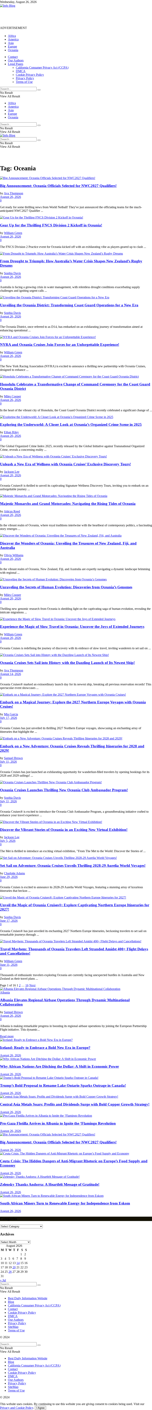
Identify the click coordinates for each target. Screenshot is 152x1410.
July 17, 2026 (8, 717)
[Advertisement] (72, 16)
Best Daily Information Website (27, 1298)
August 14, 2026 (10, 674)
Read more (7, 1036)
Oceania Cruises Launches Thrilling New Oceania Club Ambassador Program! (64, 790)
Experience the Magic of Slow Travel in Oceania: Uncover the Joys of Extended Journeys (72, 626)
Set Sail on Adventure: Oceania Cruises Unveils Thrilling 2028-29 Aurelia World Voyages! (72, 865)
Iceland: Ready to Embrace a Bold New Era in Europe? (45, 1048)
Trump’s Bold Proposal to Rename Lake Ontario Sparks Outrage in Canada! (63, 1085)
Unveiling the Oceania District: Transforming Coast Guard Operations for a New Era (69, 305)
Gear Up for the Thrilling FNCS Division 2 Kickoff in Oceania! (51, 225)
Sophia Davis (12, 273)
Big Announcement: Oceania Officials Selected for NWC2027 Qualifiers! (58, 186)
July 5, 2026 (7, 840)
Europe (12, 46)
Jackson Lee (11, 471)
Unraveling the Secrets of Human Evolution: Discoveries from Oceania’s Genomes (66, 587)
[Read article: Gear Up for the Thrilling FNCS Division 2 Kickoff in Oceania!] (76, 217)
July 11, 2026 (8, 761)
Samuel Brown (13, 758)
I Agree (40, 1407)
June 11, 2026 (8, 964)
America (13, 39)
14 (18, 1263)
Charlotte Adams (14, 873)
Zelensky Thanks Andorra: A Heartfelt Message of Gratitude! (49, 1184)
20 (14, 1267)
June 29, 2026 (9, 877)
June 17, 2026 (9, 920)
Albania (5, 992)
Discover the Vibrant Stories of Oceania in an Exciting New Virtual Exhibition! (63, 830)
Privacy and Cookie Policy (16, 1407)
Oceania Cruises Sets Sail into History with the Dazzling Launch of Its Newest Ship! (67, 663)
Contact (13, 57)
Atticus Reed (12, 511)
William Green (13, 233)
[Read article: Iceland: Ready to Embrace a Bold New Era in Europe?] (76, 1040)
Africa (12, 35)
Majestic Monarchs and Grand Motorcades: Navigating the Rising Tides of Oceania (68, 504)
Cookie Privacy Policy (30, 74)
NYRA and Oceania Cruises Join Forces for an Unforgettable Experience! (59, 344)
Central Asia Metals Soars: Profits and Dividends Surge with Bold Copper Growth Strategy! (74, 1104)
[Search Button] (39, 89)
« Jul (3, 1280)
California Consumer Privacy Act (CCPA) (42, 67)
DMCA (21, 71)
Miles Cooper (12, 396)
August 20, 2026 (10, 435)
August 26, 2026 (10, 197)
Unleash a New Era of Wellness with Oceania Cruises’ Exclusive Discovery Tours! (65, 464)
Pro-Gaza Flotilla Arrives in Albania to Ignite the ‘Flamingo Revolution (58, 1123)
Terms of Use (24, 81)
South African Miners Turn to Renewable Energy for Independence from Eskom (65, 1203)
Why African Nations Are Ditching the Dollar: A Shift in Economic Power (59, 1066)
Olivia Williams (13, 555)
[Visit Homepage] (7, 5)
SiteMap (13, 1326)
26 (10, 1271)
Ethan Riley (11, 432)
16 (26, 985)
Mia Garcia (11, 714)
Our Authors (16, 60)
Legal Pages (15, 64)
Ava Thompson (13, 193)
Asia (11, 43)
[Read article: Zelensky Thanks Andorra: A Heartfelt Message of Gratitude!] (76, 1177)
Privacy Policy (25, 78)
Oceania (13, 50)
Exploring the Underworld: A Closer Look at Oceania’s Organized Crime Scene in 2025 (71, 424)
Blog (11, 1302)
